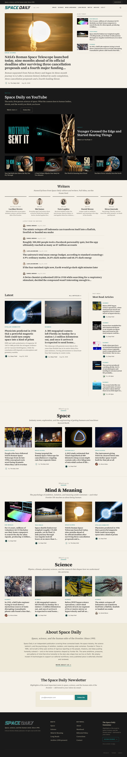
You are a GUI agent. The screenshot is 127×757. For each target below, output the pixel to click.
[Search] (120, 7)
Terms (114, 753)
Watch (90, 7)
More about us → (63, 665)
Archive (96, 7)
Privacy (106, 753)
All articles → (75, 295)
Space (54, 7)
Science (61, 7)
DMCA (120, 753)
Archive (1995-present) (59, 740)
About (103, 7)
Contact (79, 740)
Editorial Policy (82, 733)
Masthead (80, 729)
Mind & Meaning (70, 7)
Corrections (80, 736)
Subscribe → (111, 739)
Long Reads (82, 7)
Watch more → (12, 110)
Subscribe (117, 2)
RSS (114, 744)
